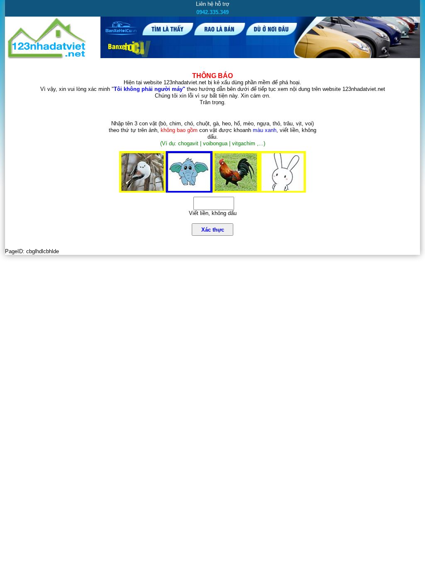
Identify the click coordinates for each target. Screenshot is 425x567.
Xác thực (212, 230)
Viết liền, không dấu (213, 213)
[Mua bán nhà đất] (47, 57)
